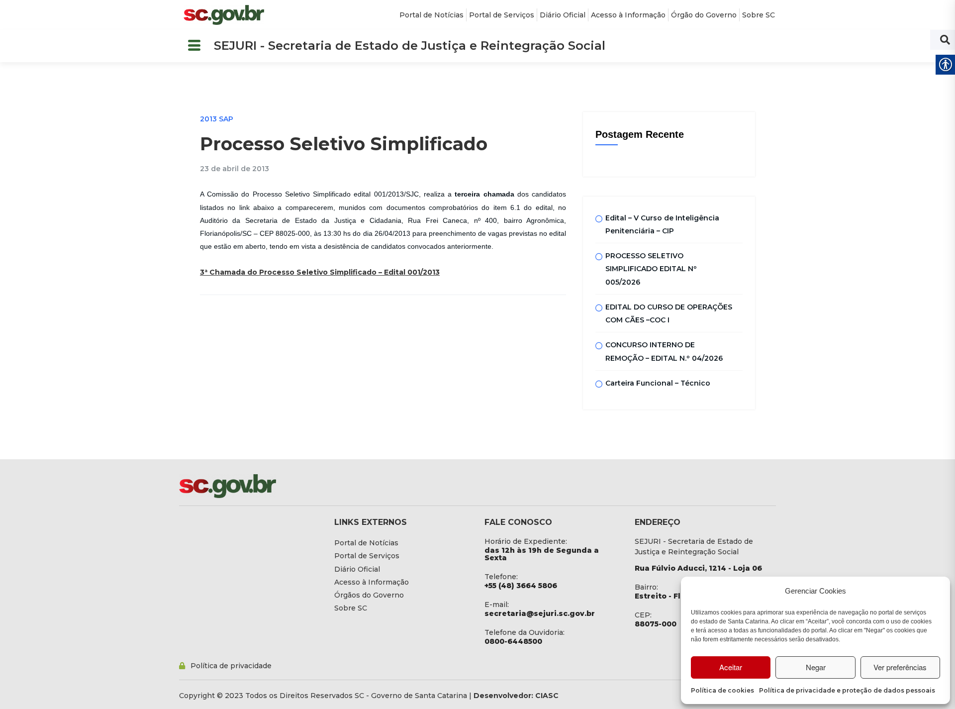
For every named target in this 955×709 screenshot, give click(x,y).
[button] (194, 46)
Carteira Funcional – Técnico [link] (657, 383)
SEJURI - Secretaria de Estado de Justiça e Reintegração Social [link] (409, 45)
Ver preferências (900, 667)
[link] (224, 15)
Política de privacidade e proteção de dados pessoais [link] (847, 690)
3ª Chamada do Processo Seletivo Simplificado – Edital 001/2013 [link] (320, 272)
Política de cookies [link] (722, 690)
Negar (816, 667)
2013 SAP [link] (216, 118)
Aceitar (730, 667)
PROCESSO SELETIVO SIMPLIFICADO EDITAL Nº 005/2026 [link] (651, 269)
